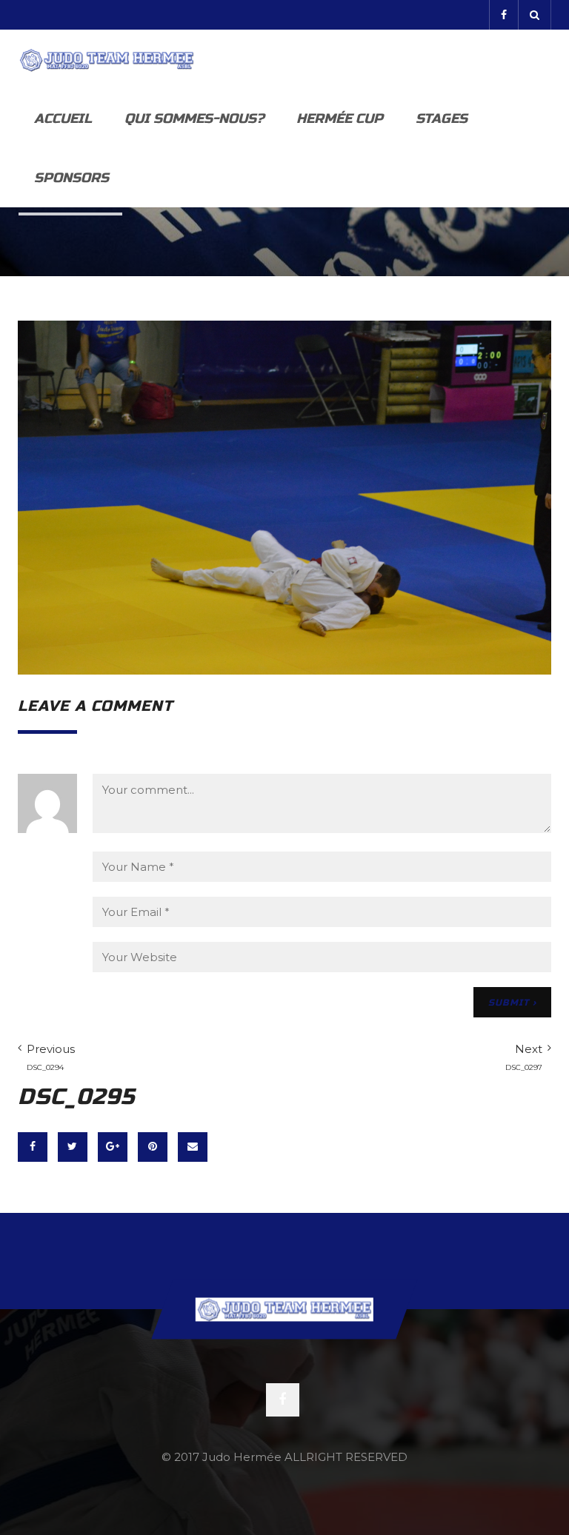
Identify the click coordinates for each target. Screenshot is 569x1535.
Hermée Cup (339, 118)
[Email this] (192, 1147)
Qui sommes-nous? (194, 118)
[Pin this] (152, 1147)
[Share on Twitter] (72, 1147)
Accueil (63, 118)
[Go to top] (284, 1310)
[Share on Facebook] (32, 1147)
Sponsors (71, 178)
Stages (441, 118)
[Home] (107, 59)
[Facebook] (503, 15)
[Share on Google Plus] (112, 1147)
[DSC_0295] (284, 496)
